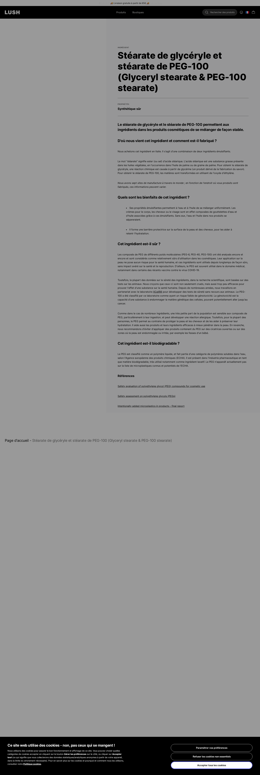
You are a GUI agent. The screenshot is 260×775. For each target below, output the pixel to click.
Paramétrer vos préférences (211, 747)
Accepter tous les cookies (211, 765)
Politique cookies (32, 764)
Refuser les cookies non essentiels (212, 756)
